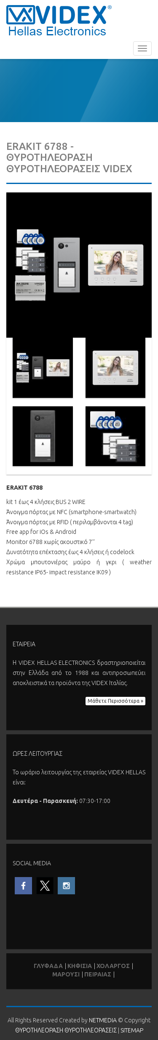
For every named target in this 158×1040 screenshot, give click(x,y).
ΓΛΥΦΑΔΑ (48, 966)
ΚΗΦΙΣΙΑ (79, 966)
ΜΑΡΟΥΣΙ (66, 974)
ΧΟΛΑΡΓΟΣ (113, 966)
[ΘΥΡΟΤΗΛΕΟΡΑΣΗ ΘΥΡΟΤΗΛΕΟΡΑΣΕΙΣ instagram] (66, 885)
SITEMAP (132, 1030)
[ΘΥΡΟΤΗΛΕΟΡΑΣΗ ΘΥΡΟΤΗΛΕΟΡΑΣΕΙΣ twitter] (45, 885)
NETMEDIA (103, 1020)
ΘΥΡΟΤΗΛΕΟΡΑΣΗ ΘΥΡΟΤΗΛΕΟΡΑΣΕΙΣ (59, 20)
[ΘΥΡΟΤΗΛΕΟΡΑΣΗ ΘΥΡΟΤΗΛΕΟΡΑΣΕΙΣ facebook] (23, 885)
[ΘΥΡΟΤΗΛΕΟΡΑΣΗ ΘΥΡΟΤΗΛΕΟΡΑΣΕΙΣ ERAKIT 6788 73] (79, 264)
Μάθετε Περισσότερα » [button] (115, 701)
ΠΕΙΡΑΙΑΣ (97, 974)
